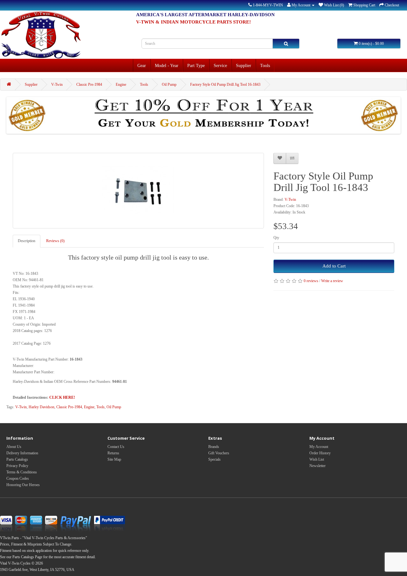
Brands (213, 446)
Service (220, 65)
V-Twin (57, 84)
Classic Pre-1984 (89, 84)
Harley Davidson (41, 407)
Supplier (243, 65)
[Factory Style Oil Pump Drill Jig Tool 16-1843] (138, 190)
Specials (214, 459)
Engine (121, 84)
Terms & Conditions (21, 472)
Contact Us (115, 446)
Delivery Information (22, 453)
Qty (276, 237)
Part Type (196, 65)
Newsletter (317, 466)
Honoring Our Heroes (23, 485)
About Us (13, 446)
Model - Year (166, 65)
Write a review (332, 281)
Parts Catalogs (17, 459)
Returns (113, 453)
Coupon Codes (17, 478)
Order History (320, 453)
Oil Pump (169, 84)
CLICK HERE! (62, 397)
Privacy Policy (17, 466)
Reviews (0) (55, 241)
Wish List (316, 459)
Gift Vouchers (218, 453)
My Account (318, 446)
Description (26, 241)
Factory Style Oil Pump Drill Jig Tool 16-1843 (225, 84)
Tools (265, 65)
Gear (141, 65)
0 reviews (311, 281)
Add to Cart (334, 265)
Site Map (114, 459)
